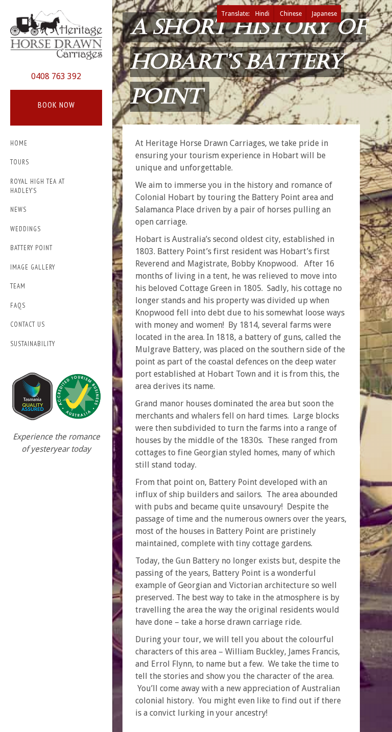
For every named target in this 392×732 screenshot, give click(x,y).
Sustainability (32, 343)
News (18, 209)
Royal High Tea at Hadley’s (37, 186)
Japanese (324, 13)
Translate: (236, 13)
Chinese (291, 13)
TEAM (18, 286)
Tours (19, 162)
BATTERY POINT (31, 247)
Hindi (262, 13)
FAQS (18, 305)
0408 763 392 (56, 76)
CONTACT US (27, 324)
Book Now (56, 105)
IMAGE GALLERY (32, 267)
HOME (19, 143)
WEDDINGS (25, 229)
